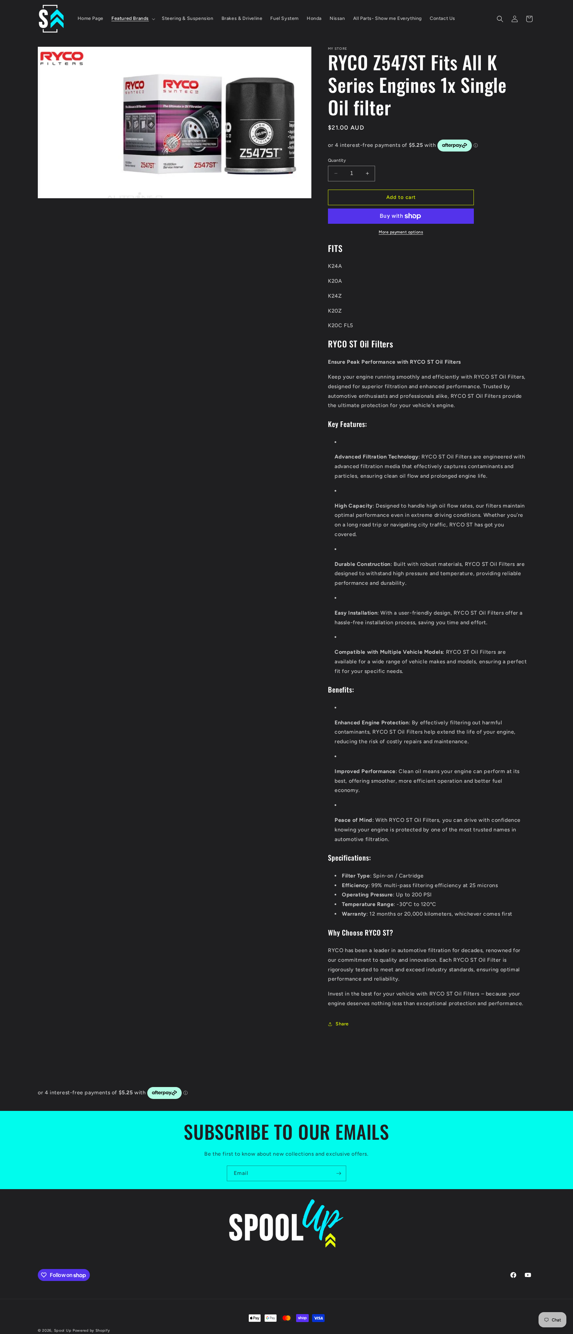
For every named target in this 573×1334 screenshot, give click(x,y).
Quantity (337, 160)
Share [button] (342, 1024)
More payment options (401, 232)
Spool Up (63, 1330)
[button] (132, 19)
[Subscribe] (338, 1173)
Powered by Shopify (91, 1330)
